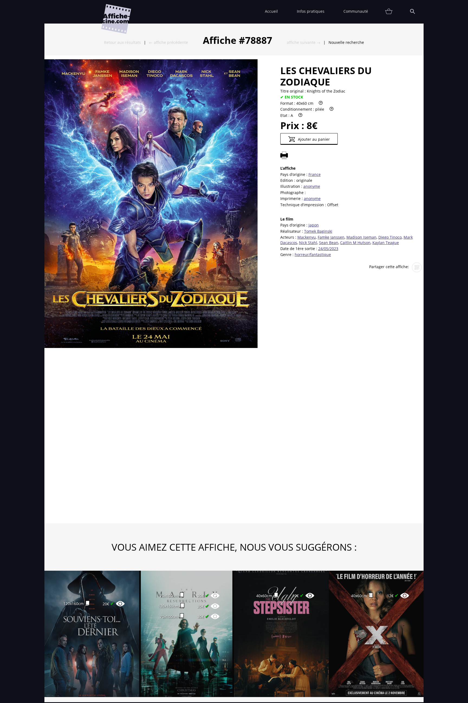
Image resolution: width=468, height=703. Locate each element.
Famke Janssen (331, 237)
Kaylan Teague (385, 242)
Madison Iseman (361, 237)
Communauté (355, 11)
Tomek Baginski (318, 231)
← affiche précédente (168, 42)
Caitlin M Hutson (355, 242)
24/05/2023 (328, 248)
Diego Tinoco (390, 237)
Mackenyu (306, 237)
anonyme (311, 186)
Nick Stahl (308, 242)
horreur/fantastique (313, 254)
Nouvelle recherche (346, 42)
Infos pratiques (310, 11)
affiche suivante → (303, 42)
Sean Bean (328, 242)
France (314, 174)
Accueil (271, 11)
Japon (313, 225)
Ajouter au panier (313, 139)
